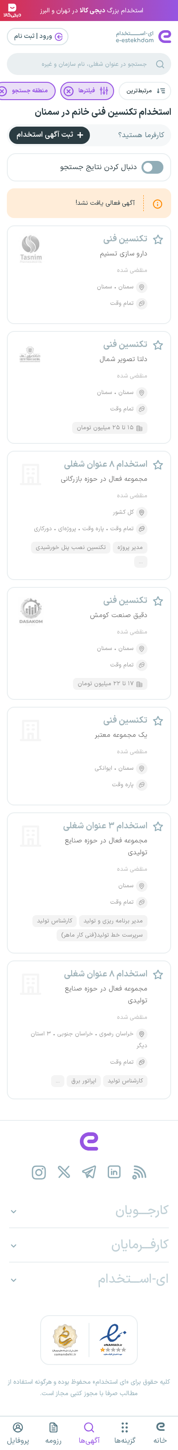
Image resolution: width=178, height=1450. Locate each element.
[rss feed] (139, 1172)
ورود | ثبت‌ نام (33, 36)
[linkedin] (114, 1172)
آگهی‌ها (89, 1440)
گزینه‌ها (125, 1440)
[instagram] (39, 1172)
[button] (145, 91)
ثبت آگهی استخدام (45, 134)
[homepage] (89, 1141)
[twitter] (64, 1172)
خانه (160, 1440)
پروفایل (18, 1440)
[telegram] (89, 1172)
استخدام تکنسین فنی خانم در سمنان (103, 112)
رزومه (53, 1440)
